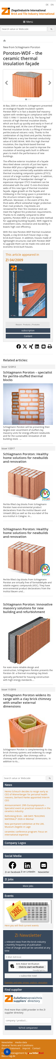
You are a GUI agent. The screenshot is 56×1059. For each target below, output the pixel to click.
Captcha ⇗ (40, 970)
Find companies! (29, 1027)
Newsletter (7, 1042)
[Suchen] (51, 29)
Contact (36, 1048)
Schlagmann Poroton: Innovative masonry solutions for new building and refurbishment (28, 608)
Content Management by (15, 1052)
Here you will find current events (22, 925)
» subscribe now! (28, 975)
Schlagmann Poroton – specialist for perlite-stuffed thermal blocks (27, 376)
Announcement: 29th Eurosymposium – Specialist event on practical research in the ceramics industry (27, 808)
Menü (29, 21)
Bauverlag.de (8, 1055)
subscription (28, 330)
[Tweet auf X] (25, 348)
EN (52, 4)
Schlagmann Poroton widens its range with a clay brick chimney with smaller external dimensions (27, 700)
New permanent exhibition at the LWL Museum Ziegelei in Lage (24, 825)
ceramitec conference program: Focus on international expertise (26, 833)
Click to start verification (31, 966)
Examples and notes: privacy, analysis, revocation (26, 982)
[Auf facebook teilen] (19, 348)
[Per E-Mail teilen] (43, 346)
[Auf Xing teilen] (31, 348)
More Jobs (28, 885)
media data (21, 1042)
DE (47, 4)
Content (28, 336)
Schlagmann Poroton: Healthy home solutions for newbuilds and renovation (25, 458)
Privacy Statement (11, 1048)
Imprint (26, 1048)
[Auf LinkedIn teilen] (37, 348)
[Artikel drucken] (50, 346)
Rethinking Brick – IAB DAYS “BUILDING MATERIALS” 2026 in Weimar (25, 817)
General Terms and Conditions (17, 1045)
